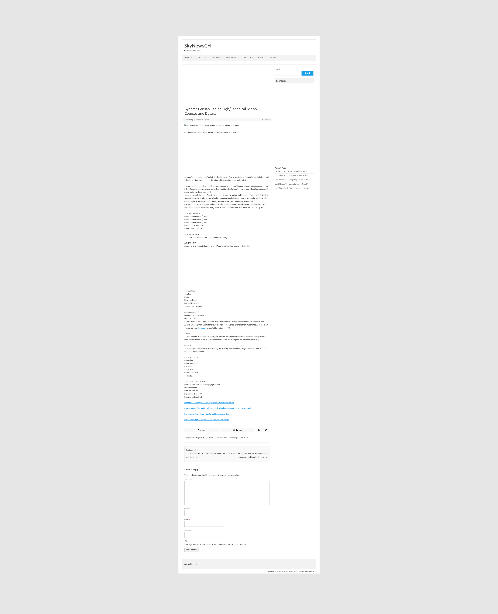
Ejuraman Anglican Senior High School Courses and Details (207, 414)
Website (187, 531)
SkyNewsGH (197, 45)
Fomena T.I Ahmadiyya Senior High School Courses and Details (209, 403)
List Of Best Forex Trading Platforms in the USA (292, 175)
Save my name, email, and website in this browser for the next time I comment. (215, 545)
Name (187, 509)
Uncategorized (198, 438)
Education (247, 58)
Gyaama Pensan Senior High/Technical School (234, 438)
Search (277, 69)
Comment (188, 479)
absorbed (201, 328)
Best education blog (308, 571)
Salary (273, 58)
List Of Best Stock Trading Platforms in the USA (292, 188)
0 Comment (265, 120)
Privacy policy (231, 58)
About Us (188, 58)
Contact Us (202, 58)
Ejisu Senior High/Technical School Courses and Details (206, 420)
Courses (212, 438)
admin (189, 120)
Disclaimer (216, 58)
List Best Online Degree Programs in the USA (291, 171)
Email (187, 520)
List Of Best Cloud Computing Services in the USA (293, 180)
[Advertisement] (249, 18)
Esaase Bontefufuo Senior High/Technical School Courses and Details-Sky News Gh (217, 408)
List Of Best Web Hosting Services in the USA (291, 184)
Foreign (261, 58)
